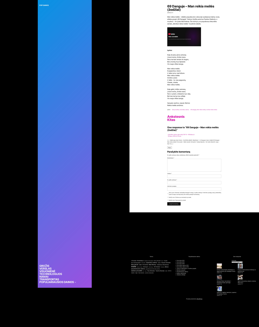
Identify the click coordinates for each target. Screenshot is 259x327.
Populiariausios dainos (182, 271)
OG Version (157, 267)
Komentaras (170, 158)
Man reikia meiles (201, 109)
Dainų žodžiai (175, 109)
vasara (132, 272)
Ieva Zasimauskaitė (136, 262)
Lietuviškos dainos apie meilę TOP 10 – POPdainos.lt (181, 134)
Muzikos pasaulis (181, 270)
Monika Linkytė (140, 266)
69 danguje (193, 109)
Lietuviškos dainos (184, 109)
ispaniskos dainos (151, 262)
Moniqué (145, 267)
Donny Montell (157, 260)
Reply (169, 147)
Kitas (171, 120)
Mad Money (152, 264)
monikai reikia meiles (211, 109)
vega (136, 272)
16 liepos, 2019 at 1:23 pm (174, 136)
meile (133, 266)
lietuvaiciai (134, 264)
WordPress (199, 299)
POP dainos (44, 5)
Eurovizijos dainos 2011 (183, 265)
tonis (166, 270)
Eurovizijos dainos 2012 (183, 267)
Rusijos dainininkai (181, 273)
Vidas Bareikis (141, 272)
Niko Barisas (151, 266)
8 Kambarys (140, 260)
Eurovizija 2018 (180, 263)
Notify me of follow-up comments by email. (180, 197)
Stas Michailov (151, 270)
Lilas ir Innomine (143, 264)
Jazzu (159, 262)
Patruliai (162, 266)
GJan (162, 260)
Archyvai (234, 260)
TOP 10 (169, 270)
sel (143, 270)
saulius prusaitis (136, 271)
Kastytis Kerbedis (166, 262)
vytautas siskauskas (149, 272)
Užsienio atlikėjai (181, 274)
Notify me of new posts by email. (177, 200)
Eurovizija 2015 (180, 260)
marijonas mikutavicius (163, 264)
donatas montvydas (148, 260)
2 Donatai (133, 260)
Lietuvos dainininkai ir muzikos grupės (186, 268)
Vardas (169, 173)
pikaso (167, 267)
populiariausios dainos (138, 269)
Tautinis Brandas (160, 270)
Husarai (165, 260)
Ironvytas (143, 262)
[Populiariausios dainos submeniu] (75, 282)
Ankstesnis (176, 117)
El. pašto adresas (172, 180)
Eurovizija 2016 (180, 262)
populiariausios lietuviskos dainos (153, 268)
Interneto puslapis (171, 186)
